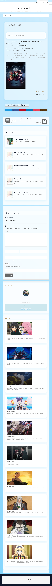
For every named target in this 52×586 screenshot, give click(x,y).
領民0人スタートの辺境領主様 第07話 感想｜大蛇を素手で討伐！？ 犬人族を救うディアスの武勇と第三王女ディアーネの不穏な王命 (25, 389)
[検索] (48, 3)
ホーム (7, 15)
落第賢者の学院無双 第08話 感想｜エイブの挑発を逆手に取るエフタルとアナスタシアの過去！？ (26, 512)
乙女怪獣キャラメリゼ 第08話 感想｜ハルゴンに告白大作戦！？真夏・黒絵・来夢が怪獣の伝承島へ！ (26, 414)
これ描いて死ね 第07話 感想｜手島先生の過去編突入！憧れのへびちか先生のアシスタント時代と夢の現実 (25, 364)
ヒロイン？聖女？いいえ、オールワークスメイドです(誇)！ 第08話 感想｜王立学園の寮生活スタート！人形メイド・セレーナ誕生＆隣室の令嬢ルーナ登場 (25, 562)
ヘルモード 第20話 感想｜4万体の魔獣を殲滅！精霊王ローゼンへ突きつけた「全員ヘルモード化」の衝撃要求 (26, 339)
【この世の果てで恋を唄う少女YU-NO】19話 (24, 165)
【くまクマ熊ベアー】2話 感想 (21, 192)
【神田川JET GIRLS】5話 (19, 152)
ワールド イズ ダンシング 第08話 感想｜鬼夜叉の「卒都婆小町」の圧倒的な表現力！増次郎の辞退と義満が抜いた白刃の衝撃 (25, 488)
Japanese (41, 0)
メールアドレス (23, 249)
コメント (6, 231)
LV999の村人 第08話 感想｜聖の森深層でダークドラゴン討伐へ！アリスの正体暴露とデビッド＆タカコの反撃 (26, 537)
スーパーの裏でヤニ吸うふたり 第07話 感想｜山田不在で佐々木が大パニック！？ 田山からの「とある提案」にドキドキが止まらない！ (26, 463)
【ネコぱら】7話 (17, 179)
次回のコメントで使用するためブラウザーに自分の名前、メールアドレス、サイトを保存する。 (25, 261)
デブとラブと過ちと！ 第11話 (21, 139)
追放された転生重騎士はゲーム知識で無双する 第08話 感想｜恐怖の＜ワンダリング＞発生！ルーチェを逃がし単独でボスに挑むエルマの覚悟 (26, 438)
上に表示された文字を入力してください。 (13, 266)
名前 (6, 249)
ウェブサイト (7, 255)
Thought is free (32, 581)
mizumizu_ (42, 94)
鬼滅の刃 (42, 91)
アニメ (12, 15)
